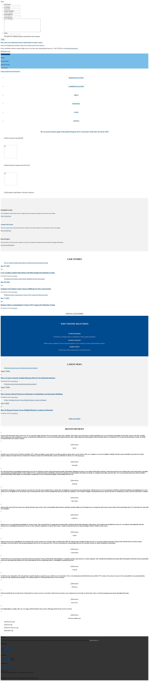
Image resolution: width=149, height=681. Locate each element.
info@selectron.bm (72, 48)
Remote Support (5, 61)
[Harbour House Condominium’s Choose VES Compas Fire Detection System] (26, 295)
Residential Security (76, 77)
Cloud (76, 112)
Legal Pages (7, 679)
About (76, 95)
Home (2, 679)
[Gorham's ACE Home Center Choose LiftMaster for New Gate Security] (24, 279)
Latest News (14, 381)
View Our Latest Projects (7, 245)
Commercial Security (76, 86)
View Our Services (6, 216)
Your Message (8, 18)
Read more (81, 455)
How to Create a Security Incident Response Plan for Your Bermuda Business (28, 378)
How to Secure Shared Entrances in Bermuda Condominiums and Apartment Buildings (32, 394)
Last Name (7, 7)
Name (5, 33)
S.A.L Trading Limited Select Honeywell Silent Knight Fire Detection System (28, 273)
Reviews (6, 651)
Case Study (14, 276)
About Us (6, 650)
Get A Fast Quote (5, 54)
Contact (76, 121)
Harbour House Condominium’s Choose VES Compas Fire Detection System (28, 305)
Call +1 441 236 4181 (7, 666)
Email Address (8, 14)
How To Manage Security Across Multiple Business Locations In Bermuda (27, 410)
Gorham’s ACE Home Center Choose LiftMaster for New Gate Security (26, 289)
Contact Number (9, 11)
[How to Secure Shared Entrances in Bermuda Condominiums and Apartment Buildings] (20, 384)
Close (2, 1)
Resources (76, 103)
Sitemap (13, 679)
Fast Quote (19, 679)
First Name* (7, 4)
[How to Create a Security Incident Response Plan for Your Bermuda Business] (21, 368)
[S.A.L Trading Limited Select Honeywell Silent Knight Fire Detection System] (26, 263)
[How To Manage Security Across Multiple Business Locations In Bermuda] (25, 400)
